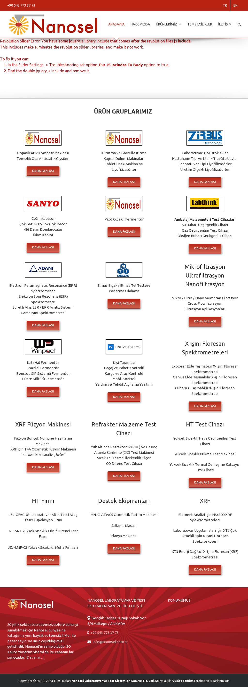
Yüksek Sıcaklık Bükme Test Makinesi (204, 454)
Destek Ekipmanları (124, 501)
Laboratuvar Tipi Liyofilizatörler (205, 164)
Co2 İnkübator (43, 218)
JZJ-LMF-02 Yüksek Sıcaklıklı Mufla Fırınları (43, 547)
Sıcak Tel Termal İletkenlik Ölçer (124, 458)
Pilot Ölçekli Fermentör (124, 219)
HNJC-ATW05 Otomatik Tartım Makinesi (124, 515)
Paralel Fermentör (43, 368)
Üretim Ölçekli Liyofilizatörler (205, 169)
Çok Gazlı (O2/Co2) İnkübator (43, 224)
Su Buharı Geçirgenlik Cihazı (205, 225)
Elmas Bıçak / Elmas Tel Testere (123, 285)
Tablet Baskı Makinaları (124, 164)
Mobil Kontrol (124, 379)
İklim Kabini (43, 235)
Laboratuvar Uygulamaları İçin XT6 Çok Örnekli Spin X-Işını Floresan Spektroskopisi (205, 535)
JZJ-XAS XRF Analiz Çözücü (43, 455)
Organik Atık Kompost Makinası (43, 153)
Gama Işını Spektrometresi (43, 313)
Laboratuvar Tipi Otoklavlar (205, 153)
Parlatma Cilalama (124, 291)
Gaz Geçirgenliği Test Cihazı (205, 230)
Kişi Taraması (124, 362)
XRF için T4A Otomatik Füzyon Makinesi (43, 449)
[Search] (239, 24)
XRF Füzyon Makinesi (43, 424)
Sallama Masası (123, 525)
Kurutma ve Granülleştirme (124, 153)
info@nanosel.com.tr (110, 642)
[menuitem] (225, 5)
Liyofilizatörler (124, 169)
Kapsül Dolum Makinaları (123, 158)
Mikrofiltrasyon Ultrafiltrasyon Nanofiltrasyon (205, 275)
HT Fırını (43, 501)
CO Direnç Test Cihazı (124, 463)
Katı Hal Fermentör (43, 362)
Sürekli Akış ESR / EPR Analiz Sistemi (43, 307)
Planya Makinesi (124, 536)
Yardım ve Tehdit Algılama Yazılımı (124, 384)
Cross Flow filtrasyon (205, 303)
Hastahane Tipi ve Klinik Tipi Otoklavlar (205, 158)
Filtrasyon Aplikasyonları (205, 309)
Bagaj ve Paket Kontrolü (124, 368)
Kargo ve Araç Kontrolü (124, 373)
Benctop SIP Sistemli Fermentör (43, 373)
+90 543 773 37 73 (104, 632)
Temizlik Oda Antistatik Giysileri (43, 158)
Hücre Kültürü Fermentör (43, 379)
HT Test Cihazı (205, 424)
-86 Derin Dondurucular (43, 229)
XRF (205, 501)
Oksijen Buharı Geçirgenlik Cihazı (205, 236)
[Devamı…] (35, 657)
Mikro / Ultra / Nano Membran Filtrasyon (205, 298)
